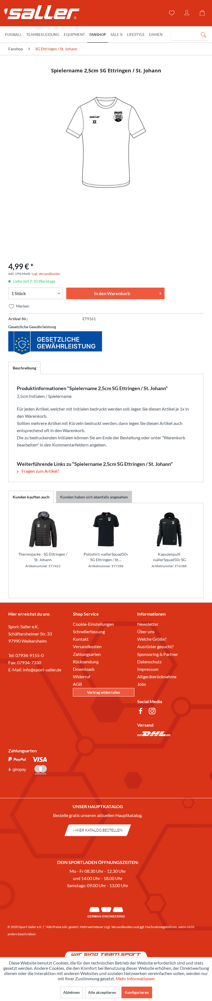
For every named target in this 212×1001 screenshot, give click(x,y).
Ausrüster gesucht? (155, 646)
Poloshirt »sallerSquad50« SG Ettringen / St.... (106, 557)
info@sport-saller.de (42, 669)
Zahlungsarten (87, 654)
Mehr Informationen (135, 978)
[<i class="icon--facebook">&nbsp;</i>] (141, 712)
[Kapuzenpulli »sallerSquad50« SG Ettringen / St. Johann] (169, 529)
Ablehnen (71, 992)
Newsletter (147, 624)
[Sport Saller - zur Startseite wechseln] (39, 13)
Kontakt (81, 639)
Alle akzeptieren (102, 992)
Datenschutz (149, 661)
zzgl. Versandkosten (45, 274)
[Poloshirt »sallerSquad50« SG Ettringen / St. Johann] (106, 529)
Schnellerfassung (89, 631)
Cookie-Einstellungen (93, 624)
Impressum (147, 669)
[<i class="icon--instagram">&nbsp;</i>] (153, 712)
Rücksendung (86, 661)
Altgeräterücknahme (156, 676)
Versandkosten (87, 646)
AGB (77, 684)
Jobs (141, 684)
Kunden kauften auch (31, 497)
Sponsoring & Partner (157, 654)
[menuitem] (190, 34)
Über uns (146, 631)
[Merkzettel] (171, 13)
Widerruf (81, 676)
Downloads (84, 669)
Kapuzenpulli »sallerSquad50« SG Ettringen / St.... (169, 557)
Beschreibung (24, 368)
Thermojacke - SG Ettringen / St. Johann (42, 557)
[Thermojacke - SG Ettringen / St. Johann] (42, 529)
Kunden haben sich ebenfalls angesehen (94, 497)
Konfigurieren (137, 992)
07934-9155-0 (29, 655)
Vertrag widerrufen (103, 692)
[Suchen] (203, 34)
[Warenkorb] (203, 13)
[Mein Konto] (187, 13)
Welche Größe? (151, 639)
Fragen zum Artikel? (40, 471)
